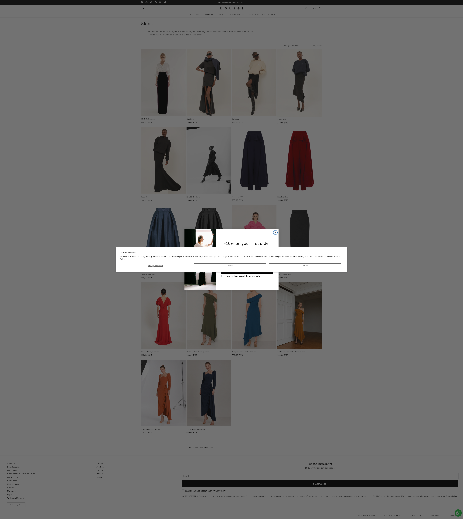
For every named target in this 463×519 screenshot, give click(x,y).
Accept (230, 266)
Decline (305, 266)
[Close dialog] (275, 232)
